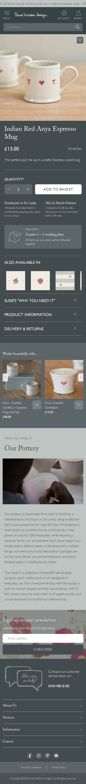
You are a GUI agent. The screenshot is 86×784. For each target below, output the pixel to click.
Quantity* (14, 179)
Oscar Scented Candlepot (54, 405)
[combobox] (43, 27)
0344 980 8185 (58, 686)
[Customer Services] (24, 679)
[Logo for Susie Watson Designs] (30, 15)
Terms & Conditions (31, 767)
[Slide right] (80, 377)
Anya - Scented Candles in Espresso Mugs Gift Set (15, 407)
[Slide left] (5, 377)
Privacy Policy (58, 767)
